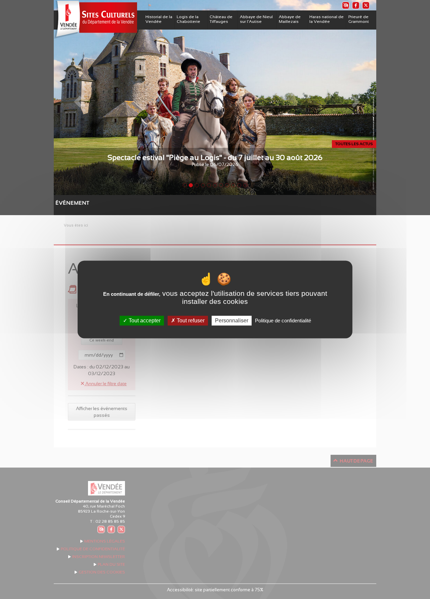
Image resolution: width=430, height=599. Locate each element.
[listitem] (345, 5)
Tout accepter (144, 320)
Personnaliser (231, 320)
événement (58, 203)
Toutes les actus (354, 144)
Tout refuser (190, 320)
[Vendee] (95, 19)
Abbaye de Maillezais (290, 19)
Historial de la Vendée (158, 19)
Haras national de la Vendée (326, 19)
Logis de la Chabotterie (188, 19)
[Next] (352, 97)
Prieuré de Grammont (358, 19)
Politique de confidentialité (283, 320)
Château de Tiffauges (221, 19)
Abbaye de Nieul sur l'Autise (256, 19)
